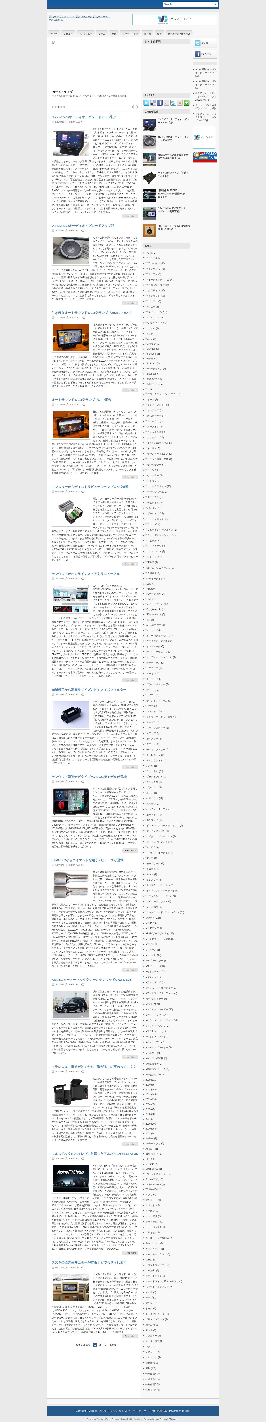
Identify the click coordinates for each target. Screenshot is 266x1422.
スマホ (149, 1292)
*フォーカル (151, 771)
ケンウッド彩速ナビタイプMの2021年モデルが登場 (89, 777)
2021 (148, 1133)
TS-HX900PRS (153, 1184)
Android (149, 1138)
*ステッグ (150, 733)
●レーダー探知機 (154, 1058)
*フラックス (151, 782)
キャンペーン (152, 1243)
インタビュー (85, 34)
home (54, 33)
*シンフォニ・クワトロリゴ (160, 717)
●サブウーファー (154, 960)
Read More (130, 216)
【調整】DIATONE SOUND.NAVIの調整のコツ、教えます (173, 193)
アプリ (149, 1194)
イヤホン (150, 1210)
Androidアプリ (153, 1143)
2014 (148, 1104)
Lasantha (138, 1419)
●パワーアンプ (153, 1015)
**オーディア (152, 410)
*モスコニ (150, 869)
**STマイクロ (152, 383)
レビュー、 (151, 1357)
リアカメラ (151, 1335)
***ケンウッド (152, 295)
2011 (148, 1089)
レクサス (150, 1346)
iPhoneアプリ (152, 1179)
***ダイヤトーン (153, 312)
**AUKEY (150, 348)
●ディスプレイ (153, 982)
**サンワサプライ (154, 464)
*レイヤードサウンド (156, 901)
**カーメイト (152, 426)
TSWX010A (151, 1189)
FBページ (206, 53)
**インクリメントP (155, 405)
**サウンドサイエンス (156, 453)
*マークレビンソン (155, 831)
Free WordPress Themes (107, 1419)
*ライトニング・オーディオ (160, 890)
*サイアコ (150, 695)
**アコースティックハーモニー (161, 394)
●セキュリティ (153, 971)
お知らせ (150, 1232)
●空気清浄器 (152, 1063)
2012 (148, 1094)
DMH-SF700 (151, 1168)
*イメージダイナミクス (157, 635)
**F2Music (150, 353)
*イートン (150, 630)
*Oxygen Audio (153, 609)
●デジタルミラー (154, 998)
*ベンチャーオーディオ (157, 809)
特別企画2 (150, 1379)
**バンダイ (151, 508)
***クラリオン (152, 290)
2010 (148, 1084)
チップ (149, 1297)
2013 (148, 1099)
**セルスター (152, 475)
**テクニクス (152, 497)
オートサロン (152, 1221)
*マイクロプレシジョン (157, 841)
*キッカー (150, 679)
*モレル (149, 874)
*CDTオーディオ (154, 578)
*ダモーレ (150, 744)
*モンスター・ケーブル (157, 885)
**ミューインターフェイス (159, 529)
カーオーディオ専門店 (179, 34)
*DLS (148, 583)
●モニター (150, 1053)
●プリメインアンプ (155, 1025)
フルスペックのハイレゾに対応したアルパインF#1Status (95, 1154)
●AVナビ (150, 917)
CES (147, 1159)
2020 (148, 1128)
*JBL (148, 588)
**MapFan (150, 373)
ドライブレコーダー (156, 1314)
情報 (147, 1368)
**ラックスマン (153, 546)
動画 (159, 34)
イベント (150, 1205)
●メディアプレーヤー (156, 1047)
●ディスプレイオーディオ (159, 987)
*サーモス (150, 689)
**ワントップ (152, 557)
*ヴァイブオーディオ (156, 641)
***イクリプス (152, 268)
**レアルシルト (153, 551)
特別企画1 (150, 1373)
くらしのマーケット (156, 1254)
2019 (148, 1123)
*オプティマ (151, 668)
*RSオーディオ (153, 614)
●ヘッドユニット (154, 1036)
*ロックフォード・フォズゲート (162, 912)
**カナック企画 (153, 432)
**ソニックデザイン (155, 486)
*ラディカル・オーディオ (158, 896)
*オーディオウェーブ (156, 651)
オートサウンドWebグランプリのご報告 (81, 400)
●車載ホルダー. (153, 1074)
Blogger (186, 1411)
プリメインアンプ (154, 1319)
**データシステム (154, 491)
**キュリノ (151, 448)
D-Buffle (149, 1164)
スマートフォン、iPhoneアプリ (162, 1281)
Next (113, 1344)
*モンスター (151, 879)
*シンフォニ (151, 711)
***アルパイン (152, 263)
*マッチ (149, 858)
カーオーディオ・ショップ (69, 91)
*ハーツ (149, 765)
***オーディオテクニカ (157, 279)
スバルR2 (150, 1270)
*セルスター (151, 738)
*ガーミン (150, 673)
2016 (148, 1114)
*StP (147, 619)
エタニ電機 (151, 1216)
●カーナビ (150, 955)
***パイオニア (152, 317)
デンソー (150, 1303)
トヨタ (149, 1308)
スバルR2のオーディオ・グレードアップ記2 (84, 117)
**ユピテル (151, 540)
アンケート (151, 1200)
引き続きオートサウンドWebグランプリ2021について (92, 313)
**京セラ (149, 562)
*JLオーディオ (153, 593)
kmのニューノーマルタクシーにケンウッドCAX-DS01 (91, 980)
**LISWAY (150, 363)
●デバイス (150, 1004)
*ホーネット (151, 814)
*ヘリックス (151, 798)
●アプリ (149, 944)
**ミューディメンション (158, 535)
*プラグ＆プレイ (154, 776)
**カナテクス (152, 437)
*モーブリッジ (153, 863)
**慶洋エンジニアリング (158, 567)
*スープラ (150, 722)
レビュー (68, 34)
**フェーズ (151, 524)
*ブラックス (151, 787)
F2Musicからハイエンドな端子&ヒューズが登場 (88, 860)
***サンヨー (151, 301)
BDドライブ (151, 1153)
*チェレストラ (153, 755)
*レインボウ (151, 907)
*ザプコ (149, 706)
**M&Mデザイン (153, 368)
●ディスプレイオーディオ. (159, 993)
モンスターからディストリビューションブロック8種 (90, 487)
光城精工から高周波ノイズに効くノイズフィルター (89, 690)
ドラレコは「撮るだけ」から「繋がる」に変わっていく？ (94, 1067)
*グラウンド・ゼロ (155, 684)
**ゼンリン (151, 481)
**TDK (148, 389)
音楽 (114, 34)
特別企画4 (150, 1390)
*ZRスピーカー (153, 624)
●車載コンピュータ (155, 1069)
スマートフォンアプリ (157, 1286)
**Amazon (150, 344)
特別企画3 (150, 1384)
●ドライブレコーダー (156, 1009)
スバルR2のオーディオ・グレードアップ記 (83, 226)
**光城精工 (151, 573)
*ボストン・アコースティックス (162, 825)
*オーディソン (153, 662)
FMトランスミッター (156, 1174)
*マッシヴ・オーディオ (157, 852)
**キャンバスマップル (156, 443)
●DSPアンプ (152, 928)
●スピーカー (152, 966)
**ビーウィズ (152, 513)
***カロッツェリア (155, 285)
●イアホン (150, 949)
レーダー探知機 (153, 1341)
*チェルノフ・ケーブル (157, 749)
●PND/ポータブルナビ (157, 933)
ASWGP (149, 1148)
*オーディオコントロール (158, 657)
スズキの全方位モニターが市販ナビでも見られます (89, 1262)
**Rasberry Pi (152, 378)
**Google (150, 358)
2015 (148, 1109)
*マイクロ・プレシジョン (158, 836)
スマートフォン (130, 34)
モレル (149, 1330)
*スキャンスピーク (155, 727)
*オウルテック (153, 646)
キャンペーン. (152, 1248)
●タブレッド (152, 977)
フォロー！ (207, 43)
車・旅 (147, 34)
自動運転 (150, 1362)
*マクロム (150, 847)
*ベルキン (150, 803)
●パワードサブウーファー (159, 1020)
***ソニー (150, 306)
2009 (148, 1079)
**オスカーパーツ (154, 415)
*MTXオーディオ (154, 604)
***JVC (149, 252)
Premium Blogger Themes (155, 1419)
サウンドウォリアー (156, 1265)
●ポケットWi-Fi (153, 1042)
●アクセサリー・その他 (157, 939)
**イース (149, 399)
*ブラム (149, 793)
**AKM (149, 339)
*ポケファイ (151, 820)
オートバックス (153, 1227)
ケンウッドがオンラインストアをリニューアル (86, 574)
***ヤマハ (150, 328)
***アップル (151, 258)
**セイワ (149, 470)
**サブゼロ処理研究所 (156, 459)
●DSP (148, 923)
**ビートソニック (154, 519)
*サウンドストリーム (156, 700)
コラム (102, 34)
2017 (148, 1119)
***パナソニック (153, 323)
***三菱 (149, 333)
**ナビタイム (152, 502)
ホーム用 (150, 1324)
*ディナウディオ (154, 760)
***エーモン (151, 274)
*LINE (148, 599)
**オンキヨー (152, 421)
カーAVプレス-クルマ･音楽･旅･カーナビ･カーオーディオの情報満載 (131, 1411)
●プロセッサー (153, 1031)
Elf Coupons (173, 1419)
